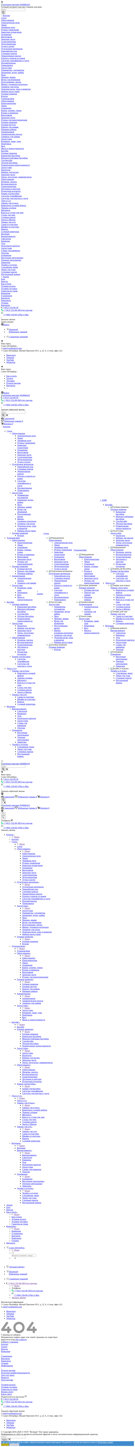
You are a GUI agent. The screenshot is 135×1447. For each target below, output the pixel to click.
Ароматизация (28, 998)
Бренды (4, 1349)
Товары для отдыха (30, 1108)
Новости (5, 1377)
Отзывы (4, 1363)
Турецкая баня (23, 951)
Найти (4, 1440)
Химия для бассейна (31, 1089)
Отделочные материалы (33, 887)
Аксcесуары (27, 910)
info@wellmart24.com (12, 348)
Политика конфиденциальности (15, 1373)
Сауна (19, 846)
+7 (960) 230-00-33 (16, 315)
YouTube (10, 360)
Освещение (27, 1179)
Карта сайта (6, 1394)
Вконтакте (11, 355)
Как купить (17, 1217)
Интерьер (21, 1148)
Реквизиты (6, 1361)
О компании (6, 1356)
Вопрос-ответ (7, 1392)
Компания (16, 1231)
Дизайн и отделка (30, 1193)
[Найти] (3, 12)
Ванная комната (29, 1155)
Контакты (5, 1358)
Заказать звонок (19, 1297)
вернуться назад (8, 1339)
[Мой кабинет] (2, 794)
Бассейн (20, 1027)
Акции (4, 1347)
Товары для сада (29, 1131)
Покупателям (7, 1380)
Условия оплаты (8, 1385)
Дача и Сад (22, 1100)
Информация (7, 1366)
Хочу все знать (7, 1375)
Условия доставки (9, 1387)
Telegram (10, 357)
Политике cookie (105, 1442)
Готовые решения (30, 941)
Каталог (15, 839)
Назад (17, 837)
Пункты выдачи (8, 1370)
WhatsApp (10, 362)
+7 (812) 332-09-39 (10, 307)
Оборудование (28, 853)
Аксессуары (27, 1010)
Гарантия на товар (9, 1389)
